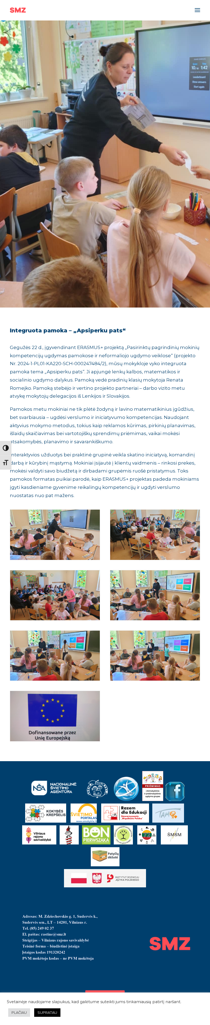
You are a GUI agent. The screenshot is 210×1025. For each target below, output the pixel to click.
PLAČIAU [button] (19, 1012)
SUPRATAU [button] (47, 1012)
